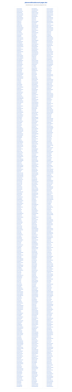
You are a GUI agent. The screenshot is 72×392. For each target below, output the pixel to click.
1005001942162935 (20, 291)
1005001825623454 (35, 335)
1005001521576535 (35, 104)
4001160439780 (19, 238)
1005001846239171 (35, 70)
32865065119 (19, 50)
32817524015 (49, 342)
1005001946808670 (35, 301)
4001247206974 (34, 186)
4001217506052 (49, 315)
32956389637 (34, 195)
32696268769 (34, 262)
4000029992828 (19, 372)
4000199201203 (34, 276)
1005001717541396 (50, 213)
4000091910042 (34, 64)
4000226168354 (49, 344)
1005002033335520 (35, 217)
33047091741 (34, 116)
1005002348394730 (35, 103)
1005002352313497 (20, 359)
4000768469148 (19, 117)
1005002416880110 (20, 294)
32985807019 (34, 304)
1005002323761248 (20, 200)
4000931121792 (49, 205)
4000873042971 (34, 380)
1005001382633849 (50, 338)
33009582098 (49, 252)
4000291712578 (34, 271)
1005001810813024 (35, 54)
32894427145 (34, 223)
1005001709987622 (20, 56)
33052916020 (34, 155)
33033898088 (19, 267)
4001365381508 (34, 289)
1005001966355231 (20, 141)
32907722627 (49, 300)
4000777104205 (49, 50)
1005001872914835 (20, 347)
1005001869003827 (20, 60)
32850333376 (19, 123)
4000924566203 (49, 165)
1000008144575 (34, 132)
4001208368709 (19, 137)
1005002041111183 (50, 223)
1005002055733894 (35, 327)
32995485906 (49, 357)
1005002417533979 (35, 385)
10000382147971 (34, 41)
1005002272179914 (20, 262)
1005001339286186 (35, 290)
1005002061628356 (50, 176)
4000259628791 (19, 237)
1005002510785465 (35, 320)
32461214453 (34, 232)
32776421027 (49, 210)
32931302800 (34, 338)
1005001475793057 (50, 166)
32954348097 (49, 280)
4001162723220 (34, 347)
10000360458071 (34, 37)
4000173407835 (49, 162)
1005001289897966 (35, 128)
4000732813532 (19, 284)
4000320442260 (19, 188)
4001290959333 (49, 385)
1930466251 (49, 146)
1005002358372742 (20, 176)
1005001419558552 (50, 260)
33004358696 (34, 267)
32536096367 (49, 35)
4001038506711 (34, 200)
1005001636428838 (50, 304)
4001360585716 (19, 233)
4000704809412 (34, 8)
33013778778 (19, 319)
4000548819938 (19, 12)
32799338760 (19, 195)
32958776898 (19, 232)
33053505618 (19, 311)
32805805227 (49, 98)
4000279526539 (19, 228)
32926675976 (49, 366)
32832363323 (34, 59)
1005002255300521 (50, 8)
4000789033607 (19, 277)
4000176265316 (19, 371)
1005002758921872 (20, 142)
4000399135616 (34, 11)
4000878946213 (34, 146)
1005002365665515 (20, 114)
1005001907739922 (50, 54)
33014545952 (34, 126)
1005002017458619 (50, 89)
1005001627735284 (50, 265)
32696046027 (49, 352)
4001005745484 (49, 191)
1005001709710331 (35, 138)
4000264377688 (19, 183)
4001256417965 (19, 209)
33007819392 (49, 150)
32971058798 (49, 261)
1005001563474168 (20, 229)
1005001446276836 (20, 175)
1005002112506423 (35, 323)
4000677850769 (19, 161)
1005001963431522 (20, 49)
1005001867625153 (35, 97)
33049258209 (34, 241)
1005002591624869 (35, 99)
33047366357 (34, 233)
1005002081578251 (20, 121)
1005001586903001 (50, 377)
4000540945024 (34, 50)
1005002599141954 (50, 334)
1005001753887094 (20, 333)
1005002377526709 (35, 12)
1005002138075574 (20, 78)
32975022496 (49, 26)
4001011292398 (19, 212)
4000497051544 (19, 214)
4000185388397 (34, 265)
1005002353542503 (35, 343)
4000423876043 (19, 373)
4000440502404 (49, 113)
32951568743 (19, 138)
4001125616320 (19, 85)
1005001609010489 (50, 27)
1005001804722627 (20, 92)
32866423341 (49, 248)
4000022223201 (34, 142)
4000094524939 (34, 78)
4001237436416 (49, 372)
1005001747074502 (50, 60)
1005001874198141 (20, 222)
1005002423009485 (50, 266)
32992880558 (19, 36)
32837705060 (34, 348)
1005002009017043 (20, 156)
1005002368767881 (50, 37)
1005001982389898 (50, 291)
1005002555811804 (35, 295)
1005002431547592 (35, 13)
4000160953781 (19, 75)
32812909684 (19, 236)
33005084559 (19, 22)
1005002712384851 (50, 30)
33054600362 (49, 78)
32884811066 (34, 275)
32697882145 (34, 176)
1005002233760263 (50, 367)
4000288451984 (34, 373)
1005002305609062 (20, 343)
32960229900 (49, 107)
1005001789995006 (35, 117)
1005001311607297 (50, 380)
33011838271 (49, 282)
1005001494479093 (50, 85)
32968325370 (49, 194)
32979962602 (49, 16)
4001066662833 (19, 324)
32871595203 (19, 383)
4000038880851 (34, 299)
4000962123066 (49, 36)
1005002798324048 (35, 44)
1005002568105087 (20, 342)
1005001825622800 (50, 271)
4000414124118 (49, 362)
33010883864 (19, 253)
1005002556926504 (35, 102)
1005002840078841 (35, 386)
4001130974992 (19, 32)
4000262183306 (34, 157)
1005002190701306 (35, 314)
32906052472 (19, 21)
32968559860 (49, 325)
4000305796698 (34, 376)
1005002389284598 (50, 199)
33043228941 (34, 284)
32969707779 (19, 248)
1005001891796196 (35, 131)
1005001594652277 (20, 362)
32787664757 (19, 310)
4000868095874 (49, 59)
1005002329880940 (35, 40)
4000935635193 (19, 204)
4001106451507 (19, 338)
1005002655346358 (20, 27)
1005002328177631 (50, 74)
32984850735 (34, 371)
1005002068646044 (20, 98)
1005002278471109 (20, 145)
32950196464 (19, 286)
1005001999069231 (50, 324)
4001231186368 (49, 155)
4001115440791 (34, 191)
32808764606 (19, 272)
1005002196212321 (50, 42)
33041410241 (19, 104)
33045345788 (19, 94)
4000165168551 (19, 367)
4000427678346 (49, 330)
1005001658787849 (50, 318)
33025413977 (34, 75)
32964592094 (34, 306)
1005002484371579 (50, 327)
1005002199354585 (50, 51)
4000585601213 (49, 209)
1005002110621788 (50, 170)
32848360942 (19, 337)
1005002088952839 (20, 213)
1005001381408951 (50, 126)
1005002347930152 (35, 160)
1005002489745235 (20, 68)
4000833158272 (49, 20)
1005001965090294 (35, 237)
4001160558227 (19, 170)
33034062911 (49, 311)
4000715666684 (34, 362)
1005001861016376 (35, 51)
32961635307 (49, 358)
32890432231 (49, 69)
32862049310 (19, 205)
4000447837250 (34, 36)
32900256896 (19, 35)
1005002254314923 (35, 189)
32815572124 (19, 150)
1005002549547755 (20, 275)
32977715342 (19, 271)
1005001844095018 (20, 306)
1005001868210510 (50, 232)
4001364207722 (19, 352)
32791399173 (49, 204)
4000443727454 (19, 184)
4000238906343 (34, 84)
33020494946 (49, 218)
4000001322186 (19, 99)
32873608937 (34, 218)
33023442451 (19, 210)
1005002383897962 (50, 11)
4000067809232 (34, 257)
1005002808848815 (50, 64)
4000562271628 (19, 151)
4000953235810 (19, 25)
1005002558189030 (35, 367)
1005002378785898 (35, 313)
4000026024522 (34, 366)
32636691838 (34, 330)
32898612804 (34, 56)
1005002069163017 (35, 243)
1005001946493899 (35, 213)
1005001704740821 (20, 334)
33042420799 (49, 281)
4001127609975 (49, 267)
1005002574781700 (50, 80)
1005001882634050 (50, 347)
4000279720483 (19, 194)
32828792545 (49, 277)
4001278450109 (49, 253)
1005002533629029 (50, 169)
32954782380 (49, 137)
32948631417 (49, 164)
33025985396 (49, 217)
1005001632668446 (50, 376)
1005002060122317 (50, 41)
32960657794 (49, 286)
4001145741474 (34, 55)
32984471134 (19, 281)
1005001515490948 (35, 296)
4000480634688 (34, 372)
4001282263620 (19, 65)
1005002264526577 (50, 386)
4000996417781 (34, 69)
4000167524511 (19, 54)
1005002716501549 (50, 18)
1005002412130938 (50, 343)
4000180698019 (49, 222)
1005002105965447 (50, 228)
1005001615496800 (35, 156)
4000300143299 (34, 359)
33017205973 (19, 290)
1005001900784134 (50, 45)
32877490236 (34, 66)
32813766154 (34, 140)
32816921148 (19, 79)
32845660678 (34, 93)
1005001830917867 (20, 41)
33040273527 (49, 246)
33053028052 (19, 185)
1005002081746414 (50, 224)
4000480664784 (49, 65)
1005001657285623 (35, 324)
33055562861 (49, 289)
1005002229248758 (50, 25)
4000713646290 (34, 183)
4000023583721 (34, 175)
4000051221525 (49, 234)
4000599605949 (19, 61)
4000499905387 (34, 328)
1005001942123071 (35, 270)
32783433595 (49, 174)
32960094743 (19, 88)
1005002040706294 (20, 46)
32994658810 (34, 258)
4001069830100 (19, 301)
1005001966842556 (35, 204)
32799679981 (34, 378)
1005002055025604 (50, 127)
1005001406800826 (20, 258)
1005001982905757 (20, 328)
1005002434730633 (50, 94)
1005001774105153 (35, 253)
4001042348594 (19, 127)
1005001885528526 (35, 228)
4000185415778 (34, 127)
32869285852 (49, 88)
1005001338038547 (35, 210)
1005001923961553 (20, 64)
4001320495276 (34, 209)
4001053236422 (34, 344)
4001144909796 (19, 16)
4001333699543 (19, 198)
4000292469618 (34, 342)
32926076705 (19, 218)
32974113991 (34, 285)
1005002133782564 (35, 60)
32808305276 (49, 227)
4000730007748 (34, 113)
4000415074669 (34, 224)
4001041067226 (34, 15)
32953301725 (49, 92)
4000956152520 (34, 92)
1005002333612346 (35, 25)
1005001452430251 (35, 94)
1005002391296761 (50, 181)
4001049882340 (19, 42)
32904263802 (19, 251)
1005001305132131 (35, 234)
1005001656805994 (35, 349)
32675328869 (34, 208)
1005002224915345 (20, 165)
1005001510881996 (50, 188)
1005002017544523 (50, 183)
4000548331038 (49, 44)
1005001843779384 (20, 174)
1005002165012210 (20, 308)
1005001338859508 (50, 295)
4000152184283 (49, 314)
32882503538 (49, 258)
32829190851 (34, 199)
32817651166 (19, 224)
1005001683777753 (50, 103)
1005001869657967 (35, 281)
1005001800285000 (35, 383)
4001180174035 (49, 200)
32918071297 (34, 377)
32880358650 (19, 382)
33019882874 (34, 214)
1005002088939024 (35, 333)
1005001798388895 (20, 166)
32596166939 (49, 203)
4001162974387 (49, 189)
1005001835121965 (50, 356)
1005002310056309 (35, 174)
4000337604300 (34, 151)
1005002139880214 (50, 123)
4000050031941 (49, 363)
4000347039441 (34, 107)
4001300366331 (49, 70)
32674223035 (19, 103)
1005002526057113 (35, 337)
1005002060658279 (20, 73)
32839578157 (34, 31)
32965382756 (19, 329)
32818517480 (49, 208)
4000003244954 (34, 165)
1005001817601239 (50, 294)
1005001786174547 (35, 277)
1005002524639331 (50, 39)
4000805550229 (49, 133)
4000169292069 (19, 318)
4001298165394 (34, 42)
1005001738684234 (20, 39)
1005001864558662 (20, 289)
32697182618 (19, 280)
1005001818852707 (50, 237)
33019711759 (19, 190)
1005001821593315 (35, 184)
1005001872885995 (50, 275)
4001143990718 (34, 205)
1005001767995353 (20, 89)
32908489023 (19, 219)
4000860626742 (34, 212)
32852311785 (34, 17)
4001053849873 (34, 315)
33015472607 (19, 208)
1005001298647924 (20, 295)
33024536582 (49, 140)
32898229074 (34, 329)
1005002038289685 (20, 160)
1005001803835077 (20, 45)
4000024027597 (49, 310)
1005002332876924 (20, 203)
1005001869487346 (50, 186)
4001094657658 (34, 90)
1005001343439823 (20, 363)
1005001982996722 (50, 332)
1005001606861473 (20, 128)
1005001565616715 (20, 116)
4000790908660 (34, 150)
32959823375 (49, 335)
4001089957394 (19, 386)
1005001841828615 (35, 89)
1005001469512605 (20, 191)
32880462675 (49, 320)
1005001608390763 (50, 180)
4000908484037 (34, 256)
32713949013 (34, 65)
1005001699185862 (20, 135)
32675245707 (19, 243)
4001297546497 (19, 8)
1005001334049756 (20, 327)
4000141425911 (19, 66)
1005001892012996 (35, 193)
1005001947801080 (50, 132)
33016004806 (49, 378)
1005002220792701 (20, 146)
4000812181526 (49, 212)
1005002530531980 (50, 145)
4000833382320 (19, 186)
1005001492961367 (20, 344)
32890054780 (34, 246)
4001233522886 (19, 70)
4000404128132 (34, 300)
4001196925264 (34, 260)
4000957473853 (34, 236)
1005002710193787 (20, 353)
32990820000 (49, 337)
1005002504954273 (35, 49)
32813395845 (19, 31)
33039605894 (49, 238)
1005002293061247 (20, 15)
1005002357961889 (35, 161)
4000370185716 (49, 270)
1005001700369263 (35, 121)
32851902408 (34, 185)
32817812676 (49, 73)
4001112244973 (19, 113)
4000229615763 (34, 251)
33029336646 (49, 159)
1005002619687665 (20, 51)
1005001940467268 (50, 109)
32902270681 (34, 109)
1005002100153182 (35, 79)
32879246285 (34, 319)
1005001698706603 (50, 309)
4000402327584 (49, 136)
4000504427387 (34, 339)
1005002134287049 (35, 112)
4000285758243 (34, 68)
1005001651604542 (50, 313)
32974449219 (19, 107)
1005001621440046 (35, 27)
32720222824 (19, 300)
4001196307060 (34, 171)
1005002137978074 (50, 121)
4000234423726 (19, 93)
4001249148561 (34, 80)
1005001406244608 (50, 381)
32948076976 (49, 349)
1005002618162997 (35, 46)
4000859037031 (34, 180)
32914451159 (49, 243)
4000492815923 (19, 366)
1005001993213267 (50, 97)
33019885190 (19, 247)
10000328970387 (34, 169)
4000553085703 (19, 276)
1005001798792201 (35, 83)
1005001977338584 (35, 291)
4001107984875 (49, 49)
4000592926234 (49, 99)
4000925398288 (19, 84)
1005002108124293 (50, 56)
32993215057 (19, 358)
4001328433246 (49, 184)
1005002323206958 (35, 21)
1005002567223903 (20, 348)
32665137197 (19, 171)
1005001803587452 (35, 190)
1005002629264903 (50, 171)
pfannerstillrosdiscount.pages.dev (36, 2)
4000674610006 (19, 136)
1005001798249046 (35, 332)
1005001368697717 (35, 308)
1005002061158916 (50, 348)
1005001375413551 (35, 219)
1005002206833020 (35, 181)
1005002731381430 (50, 147)
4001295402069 (49, 131)
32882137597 (19, 299)
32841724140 (49, 102)
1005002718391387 (50, 12)
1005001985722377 (35, 194)
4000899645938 (19, 330)
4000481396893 (49, 359)
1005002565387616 (50, 15)
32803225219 (49, 31)
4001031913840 (34, 361)
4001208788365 (19, 314)
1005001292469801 (35, 114)
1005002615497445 (50, 198)
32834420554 (19, 90)
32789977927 (49, 272)
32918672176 (49, 46)
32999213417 (49, 104)
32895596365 (49, 328)
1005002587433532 (50, 79)
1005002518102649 (35, 310)
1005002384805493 (20, 305)
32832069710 (34, 135)
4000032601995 (49, 40)
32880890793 (34, 286)
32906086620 (49, 160)
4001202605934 (34, 22)
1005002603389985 (50, 214)
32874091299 (34, 35)
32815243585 (34, 88)
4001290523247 (19, 140)
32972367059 (34, 382)
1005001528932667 (20, 313)
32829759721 (19, 126)
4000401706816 (49, 257)
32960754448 (19, 256)
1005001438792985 (50, 284)
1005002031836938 (50, 22)
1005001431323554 (50, 247)
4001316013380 (19, 361)
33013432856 (19, 282)
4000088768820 (19, 199)
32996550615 (19, 323)
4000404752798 (49, 308)
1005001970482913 (35, 353)
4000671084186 (49, 142)
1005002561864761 (20, 309)
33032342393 (34, 123)
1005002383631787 (35, 318)
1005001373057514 (50, 93)
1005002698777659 (20, 97)
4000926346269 (34, 108)
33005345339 (19, 162)
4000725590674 (34, 45)
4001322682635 (34, 381)
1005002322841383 (20, 368)
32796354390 (49, 290)
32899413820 (49, 117)
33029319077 (34, 98)
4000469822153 (34, 222)
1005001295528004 (35, 247)
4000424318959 (19, 332)
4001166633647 (34, 266)
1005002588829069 (35, 133)
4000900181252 (19, 241)
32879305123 (34, 162)
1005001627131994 (20, 266)
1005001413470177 (50, 193)
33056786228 (34, 272)
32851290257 (19, 304)
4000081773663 (49, 83)
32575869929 (19, 315)
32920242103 (49, 339)
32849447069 (34, 145)
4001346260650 (49, 296)
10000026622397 (49, 382)
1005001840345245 (35, 61)
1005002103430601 (20, 74)
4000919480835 (34, 227)
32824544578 (49, 55)
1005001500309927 (35, 334)
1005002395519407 (20, 18)
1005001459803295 (50, 233)
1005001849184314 (50, 21)
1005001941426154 (35, 136)
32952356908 (19, 257)
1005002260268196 (35, 32)
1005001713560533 (35, 280)
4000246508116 (19, 354)
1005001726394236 (35, 229)
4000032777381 (19, 378)
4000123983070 (19, 69)
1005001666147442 (35, 141)
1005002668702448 (35, 164)
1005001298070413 (20, 356)
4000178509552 (19, 59)
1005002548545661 (50, 118)
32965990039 (49, 141)
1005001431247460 (20, 13)
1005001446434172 (50, 333)
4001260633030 (34, 159)
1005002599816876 (20, 260)
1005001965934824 (50, 75)
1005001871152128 (35, 248)
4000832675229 (19, 164)
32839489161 (19, 349)
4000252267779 (19, 20)
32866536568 (49, 361)
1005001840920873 (20, 131)
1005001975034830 (50, 229)
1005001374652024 (20, 102)
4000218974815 (19, 357)
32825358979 (19, 83)
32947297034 (19, 147)
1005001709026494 (20, 159)
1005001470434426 (35, 356)
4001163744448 (49, 262)
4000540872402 (19, 26)
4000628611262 (49, 135)
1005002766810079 (20, 270)
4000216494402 (19, 339)
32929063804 (49, 122)
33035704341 (49, 167)
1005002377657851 (35, 358)
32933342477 (49, 90)
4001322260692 (19, 122)
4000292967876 (49, 152)
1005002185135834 (50, 195)
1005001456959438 (50, 373)
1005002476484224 (35, 152)
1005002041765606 (35, 118)
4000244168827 (19, 118)
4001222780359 (49, 157)
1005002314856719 (35, 352)
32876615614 (49, 156)
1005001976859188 (50, 17)
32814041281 (49, 66)
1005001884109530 (50, 256)
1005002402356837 (50, 112)
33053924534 (49, 285)
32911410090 (34, 137)
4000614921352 (34, 309)
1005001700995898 (20, 252)
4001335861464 (19, 246)
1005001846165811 (35, 16)
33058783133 (19, 40)
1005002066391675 (35, 294)
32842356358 (34, 203)
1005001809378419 (20, 133)
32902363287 (19, 167)
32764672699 (19, 296)
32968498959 (49, 306)
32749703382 (34, 147)
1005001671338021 (20, 155)
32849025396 (49, 114)
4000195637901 (49, 138)
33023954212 (49, 371)
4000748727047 (19, 223)
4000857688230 (19, 285)
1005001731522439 (50, 301)
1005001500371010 (35, 26)
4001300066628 (19, 385)
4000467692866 (34, 252)
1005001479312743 (20, 11)
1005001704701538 (20, 37)
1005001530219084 (50, 161)
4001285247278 (49, 276)
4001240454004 (19, 377)
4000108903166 (49, 329)
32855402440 (49, 323)
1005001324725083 (20, 320)
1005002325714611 (50, 236)
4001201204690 (49, 299)
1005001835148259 (20, 169)
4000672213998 (49, 108)
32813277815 (34, 20)
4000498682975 (34, 242)
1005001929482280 (20, 112)
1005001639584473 (20, 376)
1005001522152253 (50, 242)
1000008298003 (19, 193)
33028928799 (49, 179)
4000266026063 (34, 179)
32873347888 (34, 261)
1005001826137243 (20, 179)
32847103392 (19, 335)
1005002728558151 (50, 219)
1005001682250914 (50, 61)
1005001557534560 (35, 85)
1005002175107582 (35, 188)
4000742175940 (19, 227)
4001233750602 (34, 74)
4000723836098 (49, 383)
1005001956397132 (20, 234)
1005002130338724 (35, 30)
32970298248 (19, 157)
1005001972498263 (20, 217)
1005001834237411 (35, 368)
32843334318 (34, 325)
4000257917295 (49, 68)
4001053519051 (19, 132)
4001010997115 (34, 357)
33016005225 (19, 80)
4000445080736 (19, 189)
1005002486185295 (20, 380)
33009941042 (34, 167)
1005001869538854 (20, 265)
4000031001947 (34, 73)
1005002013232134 (50, 13)
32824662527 (19, 261)
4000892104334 (49, 84)
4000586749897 (19, 30)
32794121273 (49, 251)
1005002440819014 (20, 17)
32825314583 (49, 368)
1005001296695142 (20, 44)
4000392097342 (19, 180)
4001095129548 (34, 282)
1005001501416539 (20, 55)
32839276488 (34, 305)
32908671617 (34, 198)
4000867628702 (49, 319)
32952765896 (19, 109)
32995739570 (49, 190)
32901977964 (49, 241)
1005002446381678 (35, 311)
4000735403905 (19, 181)
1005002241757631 (20, 152)
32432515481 (34, 363)
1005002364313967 (50, 305)
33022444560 (49, 116)
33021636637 (34, 39)
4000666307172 (49, 175)
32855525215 (34, 18)
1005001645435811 (35, 170)
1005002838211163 (20, 108)
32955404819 (49, 185)
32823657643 (34, 238)
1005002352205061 (50, 151)
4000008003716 (49, 353)
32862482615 (19, 381)
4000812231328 (49, 354)
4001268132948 (34, 122)
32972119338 (19, 242)
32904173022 (49, 32)
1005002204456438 (35, 166)
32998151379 (34, 354)
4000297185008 (19, 325)
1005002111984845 (50, 128)
